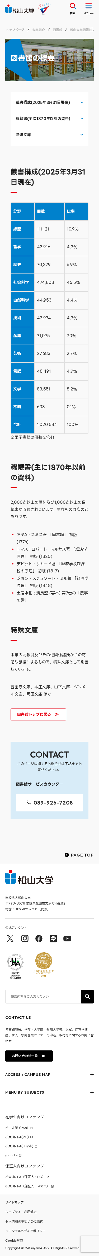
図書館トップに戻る (34, 714)
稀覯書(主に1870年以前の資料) (43, 118)
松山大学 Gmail (17, 1128)
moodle (11, 1155)
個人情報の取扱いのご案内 (24, 1221)
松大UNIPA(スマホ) (19, 1146)
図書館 (57, 29)
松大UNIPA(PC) (17, 1137)
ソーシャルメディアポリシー (25, 1230)
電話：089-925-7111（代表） (27, 909)
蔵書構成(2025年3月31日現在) (43, 102)
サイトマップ (14, 1202)
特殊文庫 (23, 135)
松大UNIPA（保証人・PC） (25, 1177)
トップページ (15, 29)
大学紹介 (38, 29)
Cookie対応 (14, 1240)
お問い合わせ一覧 (25, 1055)
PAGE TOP (82, 855)
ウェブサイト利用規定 (21, 1211)
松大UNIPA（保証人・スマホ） (27, 1186)
